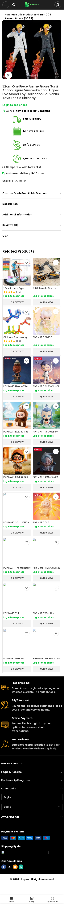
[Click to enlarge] (8, 75)
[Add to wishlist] (26, 262)
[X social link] (16, 181)
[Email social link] (21, 181)
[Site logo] (32, 4)
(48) (18, 292)
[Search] (14, 5)
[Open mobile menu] (6, 5)
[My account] (58, 5)
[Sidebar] (4, 275)
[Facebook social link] (12, 181)
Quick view (17, 302)
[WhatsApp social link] (25, 181)
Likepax (24, 879)
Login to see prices (14, 105)
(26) (18, 341)
